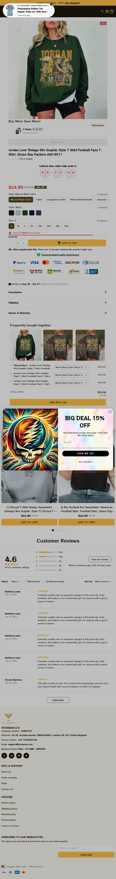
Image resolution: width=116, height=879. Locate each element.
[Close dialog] (110, 411)
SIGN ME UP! (85, 453)
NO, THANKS (85, 462)
